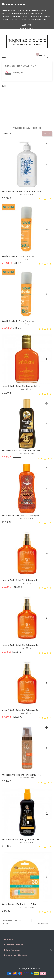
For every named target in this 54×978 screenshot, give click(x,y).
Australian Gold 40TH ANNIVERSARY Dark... (21, 450)
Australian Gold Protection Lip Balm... (19, 904)
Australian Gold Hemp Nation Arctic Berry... (22, 191)
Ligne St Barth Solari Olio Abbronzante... (20, 580)
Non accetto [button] (27, 28)
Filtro (47, 133)
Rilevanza (6, 133)
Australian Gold (27, 194)
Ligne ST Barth (27, 389)
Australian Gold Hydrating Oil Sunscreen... (22, 839)
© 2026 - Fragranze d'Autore (27, 968)
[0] (40, 56)
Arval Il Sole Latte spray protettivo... (19, 256)
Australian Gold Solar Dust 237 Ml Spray (20, 515)
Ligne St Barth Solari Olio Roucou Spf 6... (21, 386)
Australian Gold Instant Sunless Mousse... (21, 774)
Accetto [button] (27, 25)
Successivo (44, 923)
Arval (27, 259)
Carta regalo (17, 72)
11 (41, 920)
